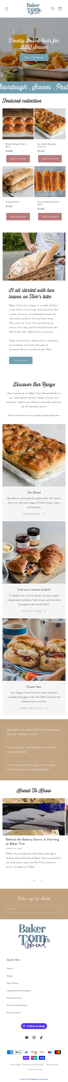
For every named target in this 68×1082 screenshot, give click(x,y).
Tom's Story (12, 983)
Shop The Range (34, 57)
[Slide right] (41, 880)
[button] (6, 8)
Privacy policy (53, 1064)
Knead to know (14, 998)
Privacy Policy (14, 1013)
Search (10, 968)
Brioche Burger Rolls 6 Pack (16, 145)
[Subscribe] (57, 909)
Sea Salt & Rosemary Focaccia (47, 145)
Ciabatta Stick (12, 202)
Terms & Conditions (17, 1005)
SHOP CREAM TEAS (32, 708)
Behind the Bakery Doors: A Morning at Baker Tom (32, 841)
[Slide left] (26, 880)
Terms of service (35, 1069)
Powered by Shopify (35, 1064)
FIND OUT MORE (32, 611)
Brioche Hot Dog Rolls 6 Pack (48, 203)
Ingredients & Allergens (19, 991)
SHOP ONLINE (31, 514)
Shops (10, 976)
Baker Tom (21, 1064)
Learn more (21, 360)
